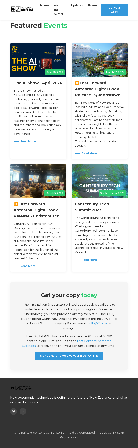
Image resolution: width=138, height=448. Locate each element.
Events (93, 5)
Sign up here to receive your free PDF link (69, 355)
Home (44, 5)
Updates (77, 5)
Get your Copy (114, 10)
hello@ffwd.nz (97, 323)
